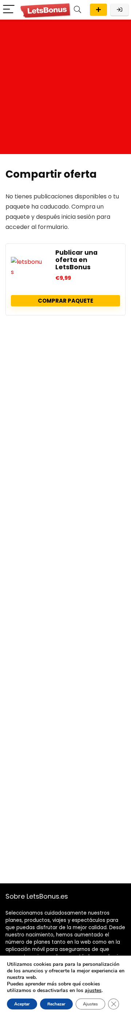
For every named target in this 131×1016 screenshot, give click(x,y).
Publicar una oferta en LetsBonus (76, 259)
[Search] (77, 9)
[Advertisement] (65, 88)
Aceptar (22, 1004)
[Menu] (8, 9)
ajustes (93, 990)
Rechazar (56, 1004)
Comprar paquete (65, 301)
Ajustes (90, 1004)
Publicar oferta (98, 10)
